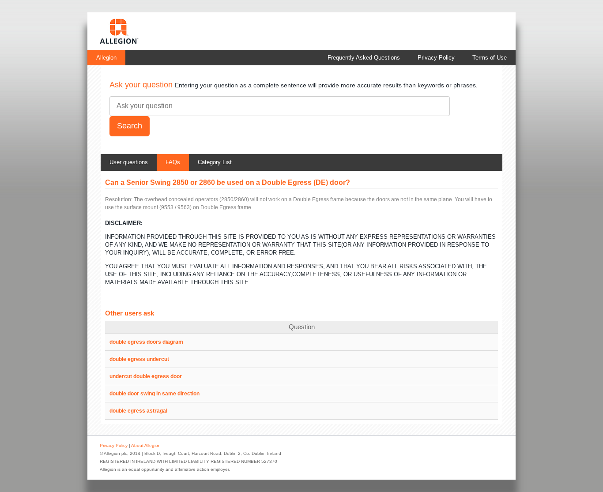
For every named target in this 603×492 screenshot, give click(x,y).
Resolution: (118, 199)
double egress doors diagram (146, 342)
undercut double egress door (145, 376)
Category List (215, 162)
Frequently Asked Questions (364, 57)
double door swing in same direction (154, 394)
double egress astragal (138, 411)
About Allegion (146, 445)
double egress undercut (139, 359)
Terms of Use (489, 57)
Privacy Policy (436, 57)
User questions (128, 162)
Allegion (106, 57)
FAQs (173, 162)
